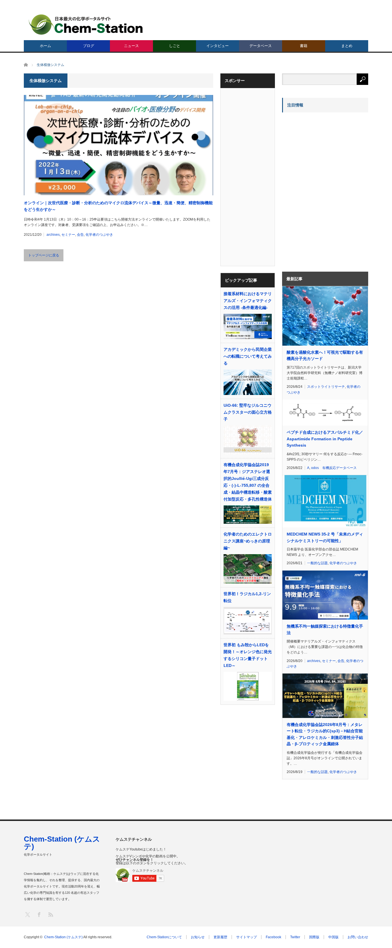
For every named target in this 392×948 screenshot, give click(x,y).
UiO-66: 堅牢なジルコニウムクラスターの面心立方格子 (248, 412)
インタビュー (217, 46)
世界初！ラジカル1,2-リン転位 (247, 597)
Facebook (273, 937)
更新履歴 (220, 937)
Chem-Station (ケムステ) (62, 843)
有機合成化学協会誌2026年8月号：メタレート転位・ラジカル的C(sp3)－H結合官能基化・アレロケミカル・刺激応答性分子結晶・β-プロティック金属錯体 (325, 734)
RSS (50, 914)
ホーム (45, 46)
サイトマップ (246, 937)
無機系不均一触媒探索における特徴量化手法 (325, 629)
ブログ (88, 46)
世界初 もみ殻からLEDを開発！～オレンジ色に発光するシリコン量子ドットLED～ (248, 655)
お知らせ (198, 937)
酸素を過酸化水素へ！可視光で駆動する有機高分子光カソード (325, 355)
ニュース (131, 46)
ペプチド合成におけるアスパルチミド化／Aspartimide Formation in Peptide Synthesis (325, 438)
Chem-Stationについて (164, 937)
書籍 (303, 46)
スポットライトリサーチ (326, 387)
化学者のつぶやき (99, 235)
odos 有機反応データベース (334, 468)
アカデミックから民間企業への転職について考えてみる (248, 356)
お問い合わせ (358, 937)
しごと (174, 46)
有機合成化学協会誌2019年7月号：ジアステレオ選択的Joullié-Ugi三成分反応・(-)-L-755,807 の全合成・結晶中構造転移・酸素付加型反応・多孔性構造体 (248, 481)
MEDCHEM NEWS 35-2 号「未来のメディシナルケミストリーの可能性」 (325, 537)
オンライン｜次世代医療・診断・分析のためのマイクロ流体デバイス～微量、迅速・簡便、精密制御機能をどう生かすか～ (118, 205)
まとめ (346, 46)
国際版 (314, 937)
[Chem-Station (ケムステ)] (86, 24)
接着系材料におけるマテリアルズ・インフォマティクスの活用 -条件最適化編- (248, 300)
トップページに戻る (43, 255)
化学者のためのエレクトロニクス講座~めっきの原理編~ (248, 541)
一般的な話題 (317, 563)
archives (53, 235)
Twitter (295, 937)
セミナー (68, 235)
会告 (80, 235)
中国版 (333, 937)
